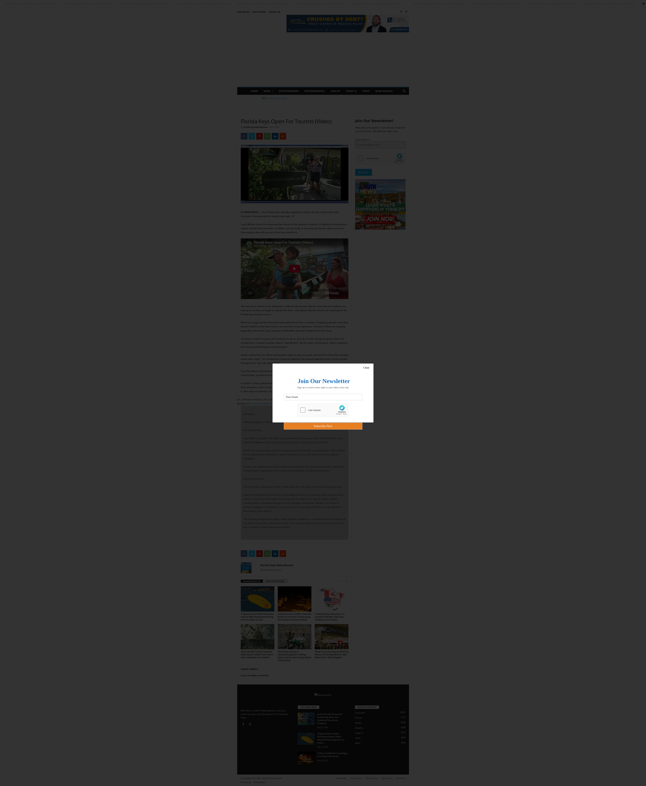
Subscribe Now (323, 426)
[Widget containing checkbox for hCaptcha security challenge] (323, 410)
